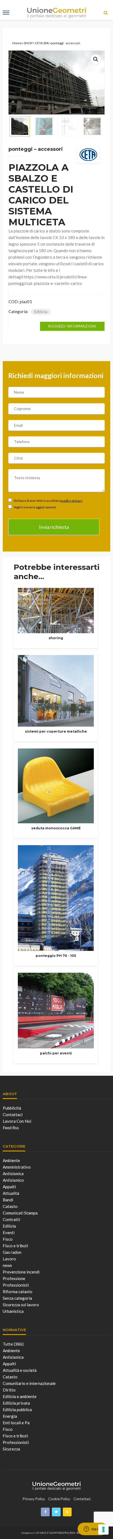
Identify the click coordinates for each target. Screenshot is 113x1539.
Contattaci (12, 1114)
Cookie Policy (59, 1499)
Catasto (10, 1206)
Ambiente (11, 1160)
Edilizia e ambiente (19, 1396)
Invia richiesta (54, 527)
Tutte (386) (13, 1344)
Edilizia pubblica (17, 1409)
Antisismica (13, 1173)
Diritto (9, 1389)
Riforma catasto (17, 1291)
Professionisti (16, 1284)
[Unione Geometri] (56, 1485)
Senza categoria (17, 1298)
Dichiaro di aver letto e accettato (48, 500)
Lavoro (9, 1258)
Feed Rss (11, 1127)
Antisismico (13, 1180)
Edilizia (40, 311)
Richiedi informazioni (72, 326)
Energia (10, 1416)
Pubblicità (12, 1107)
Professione (14, 1278)
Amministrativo (17, 1166)
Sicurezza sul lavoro (21, 1304)
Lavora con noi (17, 1121)
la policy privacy (71, 500)
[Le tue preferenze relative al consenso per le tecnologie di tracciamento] (103, 1529)
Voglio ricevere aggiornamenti (34, 507)
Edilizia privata (16, 1403)
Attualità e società (19, 1370)
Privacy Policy (34, 1499)
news (7, 1265)
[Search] (105, 12)
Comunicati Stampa (20, 1212)
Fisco (8, 1239)
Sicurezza (11, 1448)
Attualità (11, 1193)
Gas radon (12, 1252)
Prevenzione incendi (21, 1271)
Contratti (11, 1219)
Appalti (9, 1186)
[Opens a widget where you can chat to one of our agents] (92, 1529)
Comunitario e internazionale (29, 1383)
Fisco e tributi (15, 1245)
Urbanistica (13, 1311)
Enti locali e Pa (16, 1422)
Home (17, 43)
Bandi (8, 1199)
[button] (96, 59)
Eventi (9, 1232)
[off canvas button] (6, 12)
